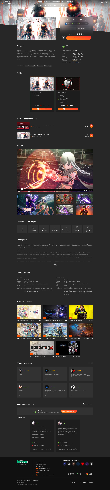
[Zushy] (73, 387)
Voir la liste (75, 50)
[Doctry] (47, 371)
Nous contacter (39, 466)
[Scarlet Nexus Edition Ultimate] (68, 89)
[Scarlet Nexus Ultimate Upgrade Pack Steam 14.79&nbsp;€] (23, 126)
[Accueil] (6, 2)
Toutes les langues (89, 403)
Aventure (77, 59)
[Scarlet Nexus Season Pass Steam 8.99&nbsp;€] (23, 135)
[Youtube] (82, 464)
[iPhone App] (71, 474)
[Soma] (60, 423)
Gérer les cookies (20, 482)
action (31, 65)
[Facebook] (78, 464)
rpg (34, 65)
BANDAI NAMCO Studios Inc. (78, 54)
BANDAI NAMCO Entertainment (79, 56)
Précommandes (47, 1)
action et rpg (46, 65)
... (51, 65)
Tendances (39, 1)
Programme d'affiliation (41, 464)
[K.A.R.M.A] (47, 387)
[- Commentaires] (89, 363)
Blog (62, 1)
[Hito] (21, 371)
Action (74, 59)
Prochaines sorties (56, 1)
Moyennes (75, 60)
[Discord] (64, 464)
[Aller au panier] (102, 2)
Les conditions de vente (41, 459)
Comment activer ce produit (78, 53)
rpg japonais (39, 65)
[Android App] (80, 474)
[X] (69, 464)
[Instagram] (73, 464)
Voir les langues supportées (78, 51)
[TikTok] (91, 464)
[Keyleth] (73, 371)
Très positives (75, 62)
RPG (80, 59)
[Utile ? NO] (50, 449)
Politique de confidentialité (41, 462)
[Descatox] (34, 423)
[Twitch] (87, 464)
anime (27, 65)
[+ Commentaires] (92, 363)
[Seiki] (21, 387)
